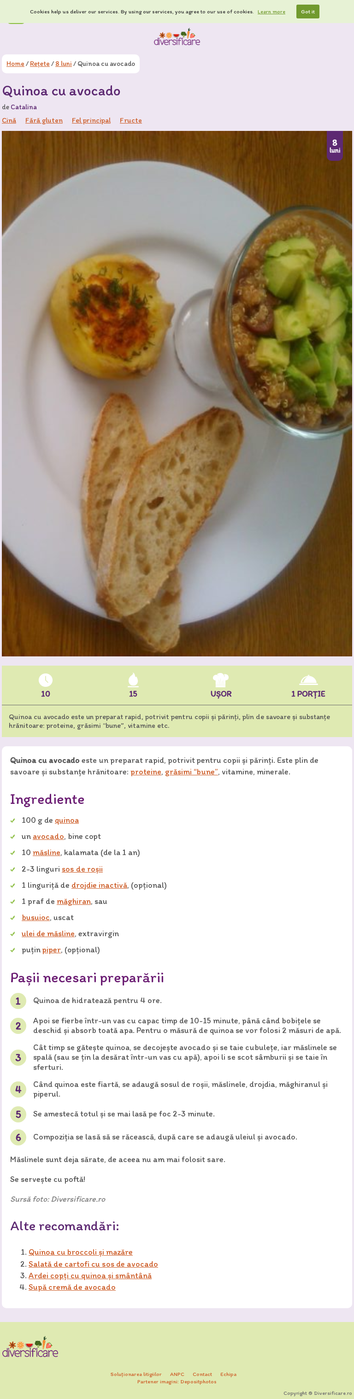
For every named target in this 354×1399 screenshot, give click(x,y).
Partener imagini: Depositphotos (177, 1381)
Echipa (228, 1374)
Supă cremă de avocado (72, 1287)
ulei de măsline (48, 933)
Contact (202, 1374)
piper (51, 949)
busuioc (36, 917)
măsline (46, 852)
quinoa (67, 820)
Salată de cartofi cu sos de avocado (93, 1264)
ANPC (177, 1374)
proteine (145, 772)
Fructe (131, 120)
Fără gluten (44, 120)
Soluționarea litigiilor (136, 1374)
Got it (308, 11)
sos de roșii (82, 869)
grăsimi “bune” (191, 772)
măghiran (74, 901)
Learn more (271, 11)
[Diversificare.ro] (177, 36)
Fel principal (91, 120)
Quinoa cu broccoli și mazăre (81, 1252)
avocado (48, 836)
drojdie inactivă (99, 885)
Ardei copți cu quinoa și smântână (90, 1275)
